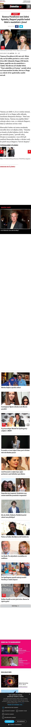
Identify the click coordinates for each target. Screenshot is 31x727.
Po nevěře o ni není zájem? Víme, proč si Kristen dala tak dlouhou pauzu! (15, 451)
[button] (15, 704)
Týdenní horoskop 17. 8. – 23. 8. (23, 684)
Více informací (21, 702)
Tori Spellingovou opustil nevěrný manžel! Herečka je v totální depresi (13, 578)
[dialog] (15, 710)
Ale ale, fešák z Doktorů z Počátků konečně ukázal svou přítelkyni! (13, 516)
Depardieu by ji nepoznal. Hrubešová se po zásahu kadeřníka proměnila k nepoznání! (14, 494)
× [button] (29, 694)
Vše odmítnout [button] (21, 721)
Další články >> (15, 606)
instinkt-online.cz (23, 686)
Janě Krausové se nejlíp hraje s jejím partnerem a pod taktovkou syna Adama (13, 473)
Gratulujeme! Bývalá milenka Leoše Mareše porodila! (14, 408)
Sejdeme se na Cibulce (23, 660)
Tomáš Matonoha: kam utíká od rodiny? (10, 230)
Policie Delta (22, 649)
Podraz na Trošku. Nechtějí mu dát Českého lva (15, 537)
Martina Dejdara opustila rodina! (11, 387)
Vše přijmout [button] (9, 721)
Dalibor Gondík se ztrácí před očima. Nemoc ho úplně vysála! (15, 600)
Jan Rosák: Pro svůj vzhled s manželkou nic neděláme (14, 557)
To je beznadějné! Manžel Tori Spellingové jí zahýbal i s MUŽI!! (14, 430)
